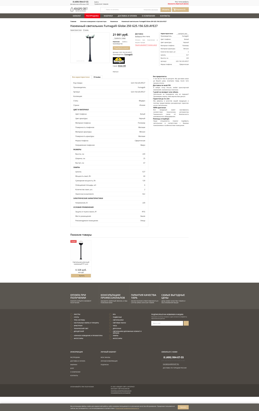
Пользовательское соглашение (120, 393)
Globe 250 (122, 66)
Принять (183, 407)
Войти (96, 2)
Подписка (105, 365)
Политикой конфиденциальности (127, 408)
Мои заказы (105, 357)
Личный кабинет (108, 352)
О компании (148, 16)
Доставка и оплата (127, 16)
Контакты (165, 16)
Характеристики (76, 30)
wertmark (154, 10)
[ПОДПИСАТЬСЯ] (186, 323)
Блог (72, 368)
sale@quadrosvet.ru (171, 364)
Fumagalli (128, 54)
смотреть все (183, 34)
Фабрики (108, 16)
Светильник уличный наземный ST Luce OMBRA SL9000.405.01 (81, 263)
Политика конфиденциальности (121, 391)
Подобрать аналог (121, 48)
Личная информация (109, 361)
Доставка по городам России (175, 368)
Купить (82, 276)
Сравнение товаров (101, 4)
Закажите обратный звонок (178, 4)
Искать (165, 9)
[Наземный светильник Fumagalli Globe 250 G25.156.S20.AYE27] (90, 48)
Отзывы (86, 30)
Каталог (77, 16)
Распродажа (92, 16)
